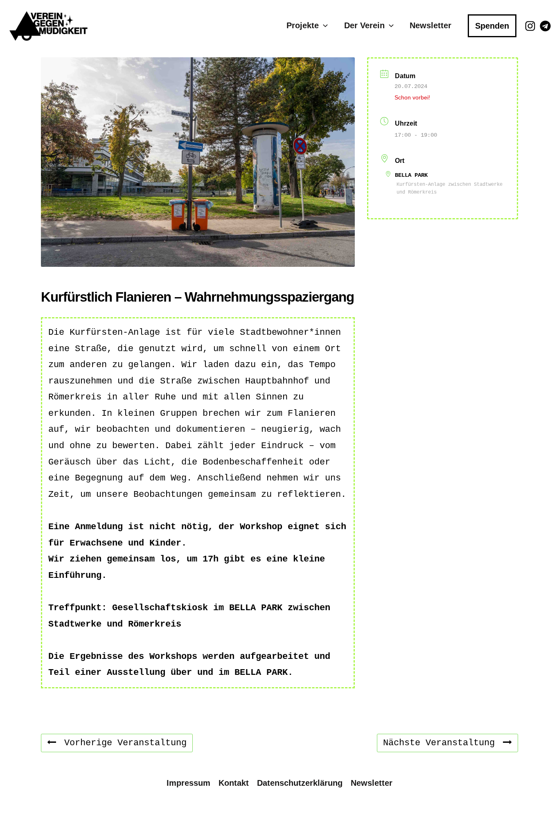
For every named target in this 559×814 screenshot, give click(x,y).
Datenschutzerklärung (300, 782)
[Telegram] (545, 26)
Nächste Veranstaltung (439, 743)
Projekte (302, 25)
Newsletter (430, 25)
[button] (323, 26)
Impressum (188, 782)
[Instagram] (530, 26)
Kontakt (234, 782)
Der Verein (364, 25)
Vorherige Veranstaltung (125, 743)
